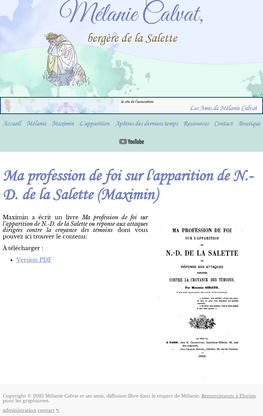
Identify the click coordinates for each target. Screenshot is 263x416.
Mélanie (36, 123)
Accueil (12, 123)
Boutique (249, 123)
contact (46, 410)
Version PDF (34, 259)
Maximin (63, 123)
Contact (223, 123)
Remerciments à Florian (228, 396)
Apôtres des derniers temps (146, 123)
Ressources (196, 123)
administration (19, 410)
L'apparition (94, 123)
